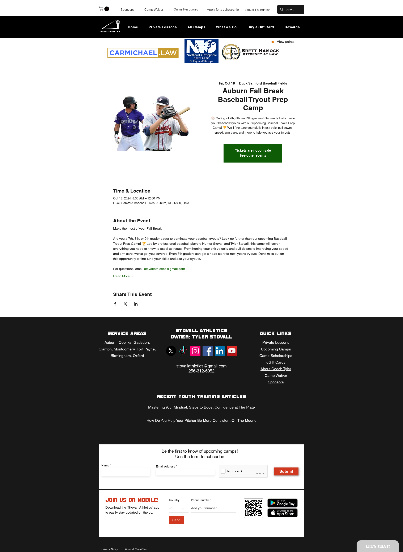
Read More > (122, 276)
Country (174, 500)
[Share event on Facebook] (115, 304)
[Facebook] (208, 351)
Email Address (165, 466)
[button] (104, 9)
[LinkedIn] (220, 351)
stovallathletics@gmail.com (201, 365)
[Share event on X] (125, 304)
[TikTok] (183, 351)
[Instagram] (195, 351)
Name (105, 465)
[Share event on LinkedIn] (136, 304)
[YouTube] (232, 351)
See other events (252, 156)
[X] (171, 351)
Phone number (201, 500)
